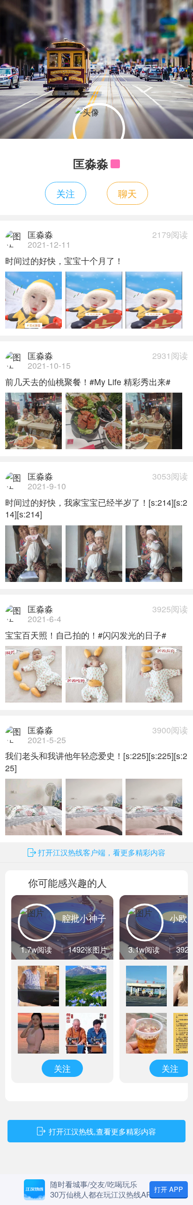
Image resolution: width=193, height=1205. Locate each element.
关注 (65, 193)
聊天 (127, 193)
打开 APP (168, 1189)
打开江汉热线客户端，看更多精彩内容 (101, 852)
